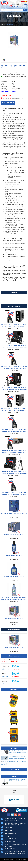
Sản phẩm (10, 24)
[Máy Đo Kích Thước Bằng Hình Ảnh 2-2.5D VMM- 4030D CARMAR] (4, 784)
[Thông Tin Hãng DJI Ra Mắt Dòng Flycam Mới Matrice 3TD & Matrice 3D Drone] (4, 753)
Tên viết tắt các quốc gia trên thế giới (17, 761)
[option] (14, 698)
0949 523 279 (16, 7)
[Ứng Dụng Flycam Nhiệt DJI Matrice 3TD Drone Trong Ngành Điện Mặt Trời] (4, 759)
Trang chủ (3, 24)
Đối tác (14, 791)
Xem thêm (14, 624)
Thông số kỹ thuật (8, 103)
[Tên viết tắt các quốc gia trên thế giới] (4, 764)
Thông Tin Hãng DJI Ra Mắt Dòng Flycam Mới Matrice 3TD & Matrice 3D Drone (17, 752)
